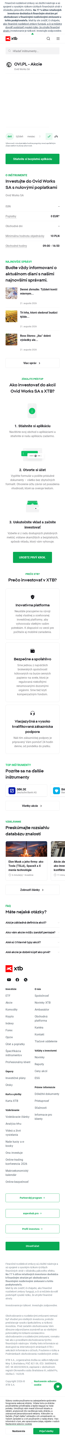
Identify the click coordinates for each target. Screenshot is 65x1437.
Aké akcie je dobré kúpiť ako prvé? (28, 952)
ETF (8, 995)
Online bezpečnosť (17, 1181)
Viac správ (30, 363)
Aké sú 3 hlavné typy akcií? (23, 942)
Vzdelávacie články (17, 1116)
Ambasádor (42, 1009)
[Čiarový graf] (49, 136)
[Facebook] (17, 979)
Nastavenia (18, 1431)
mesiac (31, 136)
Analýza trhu (13, 1123)
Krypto (10, 1016)
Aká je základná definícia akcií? (26, 922)
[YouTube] (9, 979)
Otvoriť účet (32, 1246)
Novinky (40, 1057)
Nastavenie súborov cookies (19, 1423)
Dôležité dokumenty (47, 1094)
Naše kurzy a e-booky (15, 1143)
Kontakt (39, 1034)
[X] (25, 979)
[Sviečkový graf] (56, 136)
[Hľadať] (48, 38)
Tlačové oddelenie (46, 1041)
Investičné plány (16, 1078)
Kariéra (39, 1027)
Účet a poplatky (15, 1044)
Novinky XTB (43, 1002)
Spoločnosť (42, 995)
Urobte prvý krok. (32, 557)
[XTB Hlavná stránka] (10, 38)
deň (10, 136)
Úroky (9, 1085)
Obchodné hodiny (16, 245)
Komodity (12, 1009)
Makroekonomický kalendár (17, 1173)
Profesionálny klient (18, 1062)
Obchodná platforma (41, 1018)
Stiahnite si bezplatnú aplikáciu (32, 159)
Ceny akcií (41, 1071)
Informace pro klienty (43, 1117)
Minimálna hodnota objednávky (25, 236)
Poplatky (11, 216)
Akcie (9, 1002)
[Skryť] (32, 34)
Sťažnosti (41, 1107)
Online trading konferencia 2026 (16, 1161)
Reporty (39, 1064)
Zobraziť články (30, 890)
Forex (9, 1030)
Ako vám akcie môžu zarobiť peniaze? (30, 932)
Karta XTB (12, 1101)
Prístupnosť (42, 1101)
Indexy (10, 1023)
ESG (37, 1078)
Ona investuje (14, 1152)
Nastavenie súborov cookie (45, 1383)
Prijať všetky (46, 1431)
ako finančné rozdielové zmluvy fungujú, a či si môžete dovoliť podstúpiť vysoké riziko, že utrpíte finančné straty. (32, 27)
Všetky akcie (30, 805)
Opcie (9, 1037)
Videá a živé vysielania (13, 1132)
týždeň (19, 136)
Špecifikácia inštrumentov (14, 1053)
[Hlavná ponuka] (58, 38)
